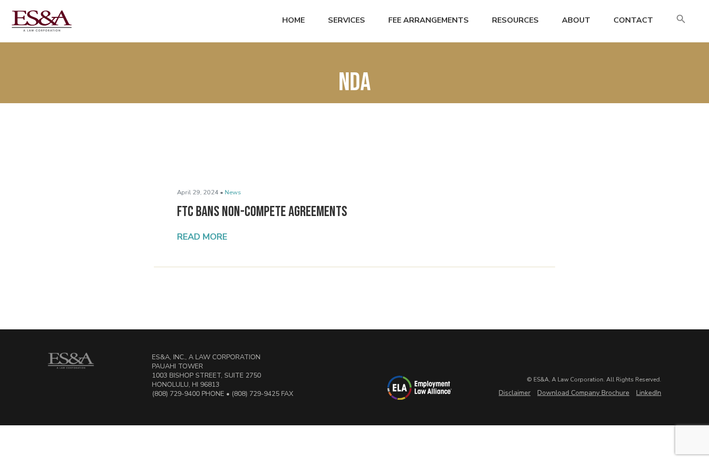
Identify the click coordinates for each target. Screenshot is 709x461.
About (576, 20)
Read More (202, 237)
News (233, 192)
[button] (681, 19)
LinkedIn (648, 392)
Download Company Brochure (583, 392)
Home (293, 20)
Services (346, 20)
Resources (515, 20)
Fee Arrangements (428, 20)
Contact (633, 20)
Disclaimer (515, 392)
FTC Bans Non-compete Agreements (263, 211)
